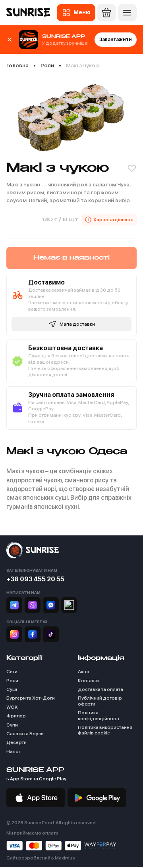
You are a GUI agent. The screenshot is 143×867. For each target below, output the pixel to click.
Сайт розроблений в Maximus (40, 858)
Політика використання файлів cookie (105, 730)
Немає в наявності (71, 258)
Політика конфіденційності (98, 715)
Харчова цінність (113, 219)
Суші (11, 689)
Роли (12, 680)
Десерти (16, 742)
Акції (83, 671)
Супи (12, 725)
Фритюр (16, 716)
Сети (11, 671)
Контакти (88, 680)
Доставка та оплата (100, 689)
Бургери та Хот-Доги (30, 698)
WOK (12, 707)
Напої (13, 751)
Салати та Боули (25, 733)
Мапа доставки (77, 324)
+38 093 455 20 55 (35, 579)
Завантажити (115, 39)
